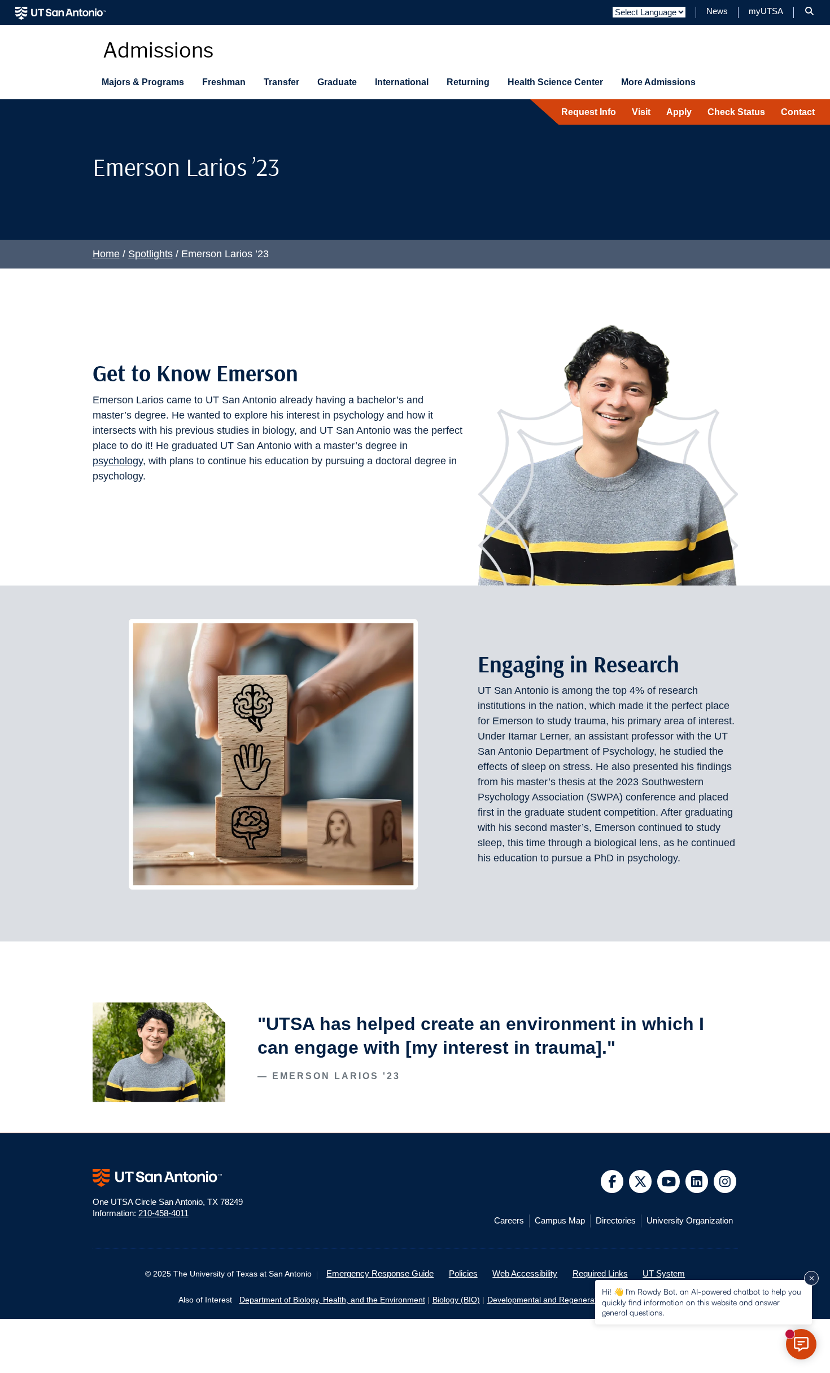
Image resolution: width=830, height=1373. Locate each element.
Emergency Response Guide (380, 1273)
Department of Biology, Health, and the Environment (332, 1300)
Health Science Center (555, 82)
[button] (809, 11)
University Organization (689, 1220)
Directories (616, 1220)
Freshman (224, 82)
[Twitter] (640, 1181)
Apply (679, 112)
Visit (641, 112)
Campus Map (560, 1220)
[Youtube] (668, 1181)
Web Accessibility (524, 1273)
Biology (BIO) (456, 1300)
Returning (468, 82)
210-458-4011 (163, 1213)
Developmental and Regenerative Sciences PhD (573, 1300)
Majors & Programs (143, 82)
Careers (509, 1220)
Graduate (337, 82)
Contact (798, 112)
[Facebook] (612, 1181)
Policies (463, 1273)
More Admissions (658, 82)
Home (106, 253)
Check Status (736, 112)
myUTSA (766, 11)
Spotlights (150, 253)
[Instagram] (725, 1181)
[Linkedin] (697, 1181)
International (402, 82)
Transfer (281, 82)
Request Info (588, 112)
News (717, 11)
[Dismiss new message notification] (811, 1278)
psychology (118, 461)
